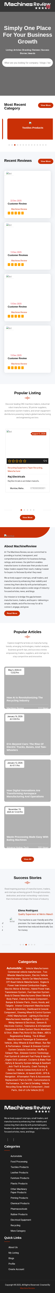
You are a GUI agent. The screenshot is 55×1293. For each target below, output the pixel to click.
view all (27, 859)
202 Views (43, 847)
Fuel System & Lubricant (17, 1056)
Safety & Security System (18, 1063)
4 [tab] (30, 510)
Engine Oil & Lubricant (16, 1059)
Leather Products (19, 1172)
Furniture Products (20, 1178)
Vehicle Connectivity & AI (29, 1070)
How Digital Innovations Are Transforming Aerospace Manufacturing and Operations (25, 793)
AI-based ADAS (34, 1073)
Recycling (15, 1225)
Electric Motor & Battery (17, 988)
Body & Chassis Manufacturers (20, 995)
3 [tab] (27, 510)
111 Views (43, 708)
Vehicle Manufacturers (37, 968)
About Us (13, 1247)
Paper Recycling (35, 468)
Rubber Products (19, 1214)
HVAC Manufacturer (17, 1016)
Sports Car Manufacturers (35, 978)
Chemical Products (20, 1203)
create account (16, 1269)
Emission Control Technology (34, 1053)
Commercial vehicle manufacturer (25, 972)
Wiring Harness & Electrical (22, 1022)
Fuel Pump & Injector (40, 1056)
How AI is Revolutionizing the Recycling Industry (25, 699)
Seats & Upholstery (16, 1009)
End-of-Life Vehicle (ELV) (31, 1090)
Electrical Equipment (21, 1220)
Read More (12, 613)
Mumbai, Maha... (17, 488)
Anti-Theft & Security (20, 1066)
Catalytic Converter (27, 1049)
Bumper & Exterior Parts (18, 1002)
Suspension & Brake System (19, 1029)
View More (46, 105)
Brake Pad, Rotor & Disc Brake (28, 1032)
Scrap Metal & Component (29, 1086)
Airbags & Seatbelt (41, 1063)
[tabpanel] (27, 461)
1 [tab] (21, 510)
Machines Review (19, 209)
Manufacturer (14, 471)
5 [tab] (33, 510)
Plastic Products (19, 1183)
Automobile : (15, 968)
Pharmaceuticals (19, 1209)
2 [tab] (24, 510)
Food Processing (19, 1161)
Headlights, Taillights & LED (35, 1019)
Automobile (16, 1156)
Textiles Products (27, 127)
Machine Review (27, 1288)
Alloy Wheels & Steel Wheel (27, 1043)
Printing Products (19, 1198)
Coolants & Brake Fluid (39, 1059)
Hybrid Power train (40, 988)
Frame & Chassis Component (33, 999)
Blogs (11, 1258)
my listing (13, 1252)
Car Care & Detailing (31, 1083)
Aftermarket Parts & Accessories (33, 1076)
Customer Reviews (18, 255)
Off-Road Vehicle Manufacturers (22, 982)
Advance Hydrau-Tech (18, 847)
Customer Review (17, 204)
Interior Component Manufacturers (32, 1005)
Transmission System (16, 992)
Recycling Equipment (17, 468)
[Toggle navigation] (48, 6)
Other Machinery (19, 1189)
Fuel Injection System (39, 992)
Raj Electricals (16, 476)
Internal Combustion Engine (33, 985)
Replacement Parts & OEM (19, 1080)
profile (11, 1263)
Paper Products (18, 1192)
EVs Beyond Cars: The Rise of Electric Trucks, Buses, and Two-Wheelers (26, 747)
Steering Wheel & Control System (34, 1012)
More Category (18, 1231)
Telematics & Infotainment (37, 1026)
